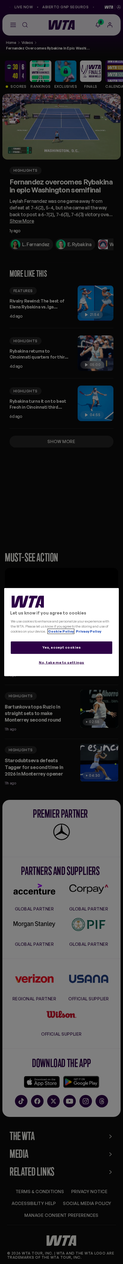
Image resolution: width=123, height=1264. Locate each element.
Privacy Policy (88, 631)
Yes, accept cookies (61, 647)
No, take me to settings (61, 662)
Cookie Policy (61, 631)
